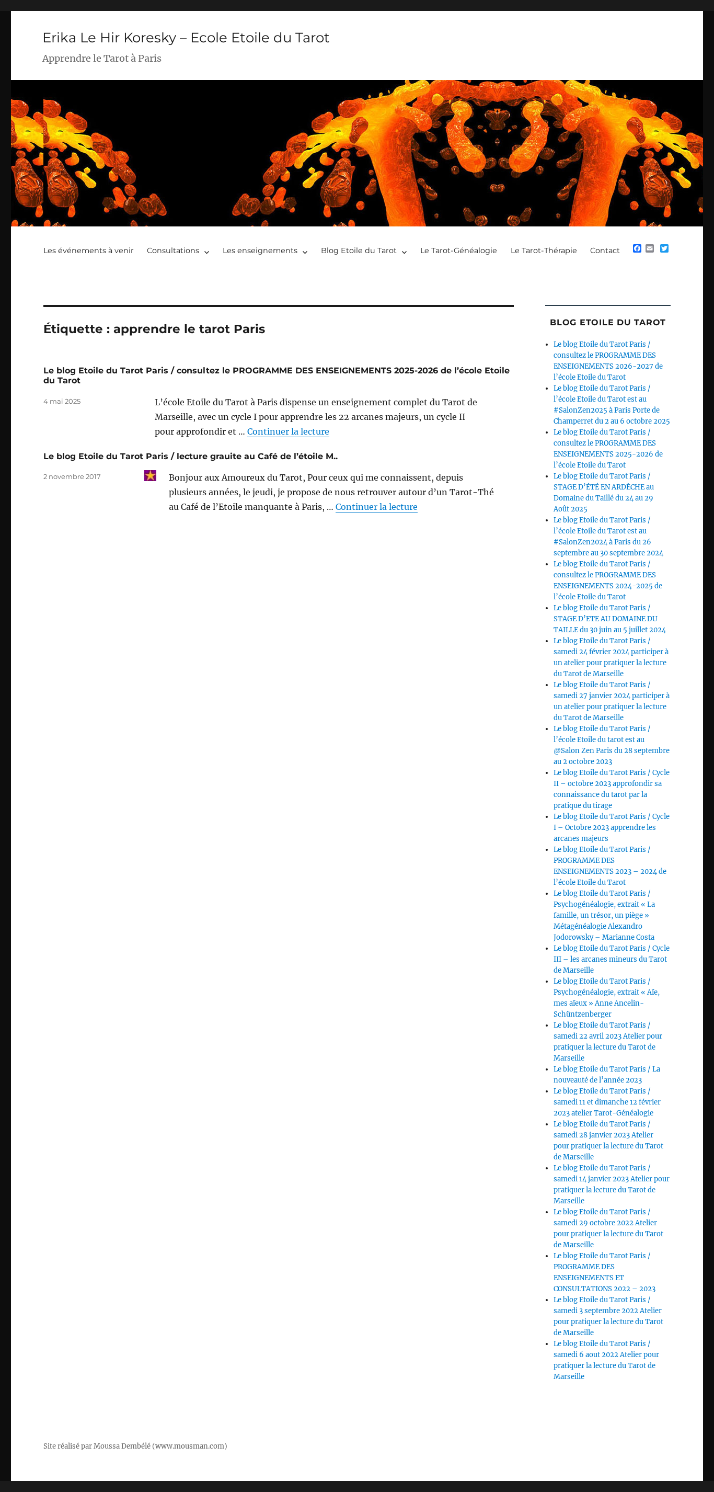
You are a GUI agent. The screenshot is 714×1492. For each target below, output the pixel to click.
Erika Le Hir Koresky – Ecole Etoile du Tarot (186, 37)
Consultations (173, 250)
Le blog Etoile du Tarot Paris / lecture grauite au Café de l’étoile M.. (190, 456)
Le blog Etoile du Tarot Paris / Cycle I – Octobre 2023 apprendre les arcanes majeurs (612, 827)
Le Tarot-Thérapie (544, 250)
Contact (605, 250)
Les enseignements (260, 250)
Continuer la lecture (288, 431)
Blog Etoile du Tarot (359, 250)
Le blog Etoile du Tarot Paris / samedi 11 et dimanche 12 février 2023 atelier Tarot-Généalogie (607, 1102)
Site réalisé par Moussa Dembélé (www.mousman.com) (135, 1446)
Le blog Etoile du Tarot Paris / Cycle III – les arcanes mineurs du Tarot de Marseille (612, 959)
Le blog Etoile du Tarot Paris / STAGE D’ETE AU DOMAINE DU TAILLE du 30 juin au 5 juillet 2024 (610, 618)
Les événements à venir (88, 250)
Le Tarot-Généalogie (458, 250)
